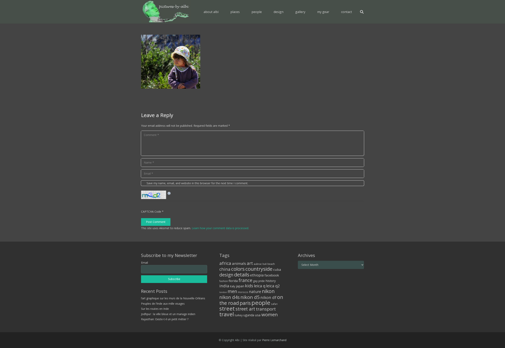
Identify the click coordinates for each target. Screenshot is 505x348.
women (269, 314)
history (271, 281)
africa (225, 263)
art (250, 263)
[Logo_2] (166, 12)
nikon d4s (229, 297)
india (224, 285)
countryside (258, 268)
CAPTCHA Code (151, 211)
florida (233, 281)
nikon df (268, 297)
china (224, 269)
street (227, 308)
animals (239, 263)
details (241, 274)
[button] (242, 12)
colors (238, 268)
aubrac (258, 264)
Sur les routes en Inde (155, 309)
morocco (243, 292)
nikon (268, 291)
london (223, 292)
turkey (239, 315)
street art (245, 309)
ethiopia (257, 275)
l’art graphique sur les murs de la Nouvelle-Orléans (173, 298)
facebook (272, 275)
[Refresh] (169, 193)
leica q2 (273, 285)
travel (226, 314)
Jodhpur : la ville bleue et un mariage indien (168, 314)
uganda (248, 315)
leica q (259, 285)
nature (255, 291)
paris (245, 303)
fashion (223, 281)
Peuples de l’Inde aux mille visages (163, 303)
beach (271, 264)
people (261, 303)
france (245, 280)
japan (240, 286)
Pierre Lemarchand (274, 340)
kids (249, 285)
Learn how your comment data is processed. (220, 228)
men (232, 291)
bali (265, 263)
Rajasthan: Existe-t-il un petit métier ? (164, 319)
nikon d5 (250, 297)
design (226, 275)
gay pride (259, 281)
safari (274, 303)
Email (144, 262)
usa (258, 315)
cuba (277, 269)
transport (266, 309)
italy (232, 286)
